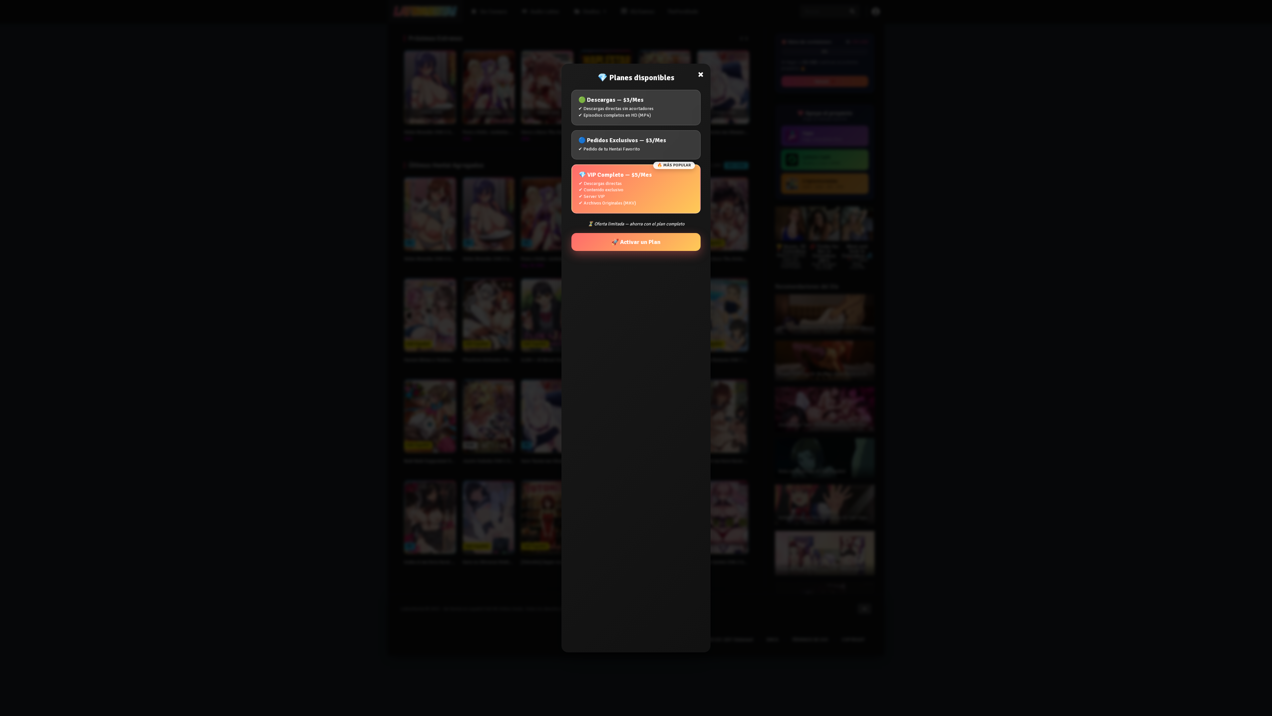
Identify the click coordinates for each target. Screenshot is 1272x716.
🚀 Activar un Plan (636, 242)
